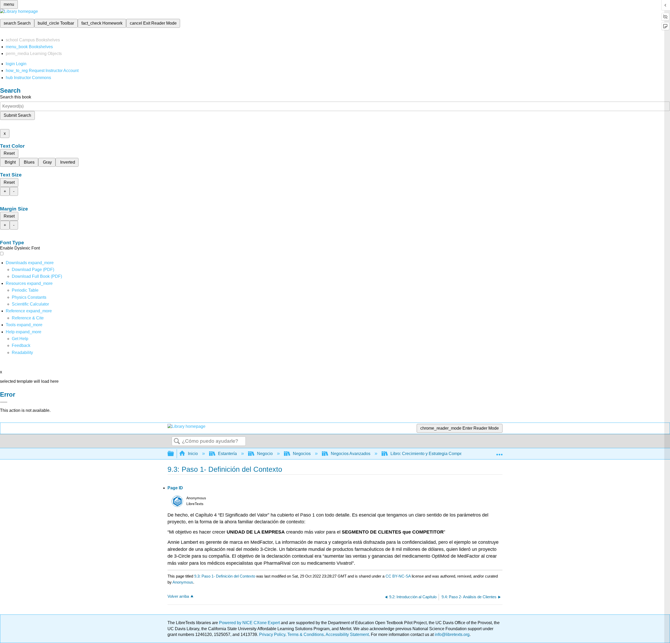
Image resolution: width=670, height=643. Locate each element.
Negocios (302, 453)
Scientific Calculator (30, 304)
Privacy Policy (272, 634)
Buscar (177, 441)
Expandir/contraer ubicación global (499, 452)
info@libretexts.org (452, 634)
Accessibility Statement (347, 634)
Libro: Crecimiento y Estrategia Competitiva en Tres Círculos (446, 453)
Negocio (265, 453)
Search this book (15, 97)
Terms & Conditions (305, 634)
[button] (21, 345)
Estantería (227, 453)
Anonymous (182, 582)
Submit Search (17, 115)
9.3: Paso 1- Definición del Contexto (224, 576)
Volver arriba (178, 596)
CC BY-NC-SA (399, 576)
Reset (9, 153)
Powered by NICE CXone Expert (250, 622)
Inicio (193, 453)
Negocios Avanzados (350, 453)
